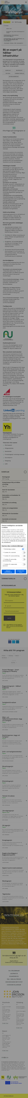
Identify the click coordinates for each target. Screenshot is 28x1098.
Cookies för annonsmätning (11, 555)
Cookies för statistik (10, 552)
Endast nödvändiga (8, 571)
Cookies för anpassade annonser (10, 565)
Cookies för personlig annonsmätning (9, 560)
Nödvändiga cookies (9, 549)
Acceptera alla (20, 571)
